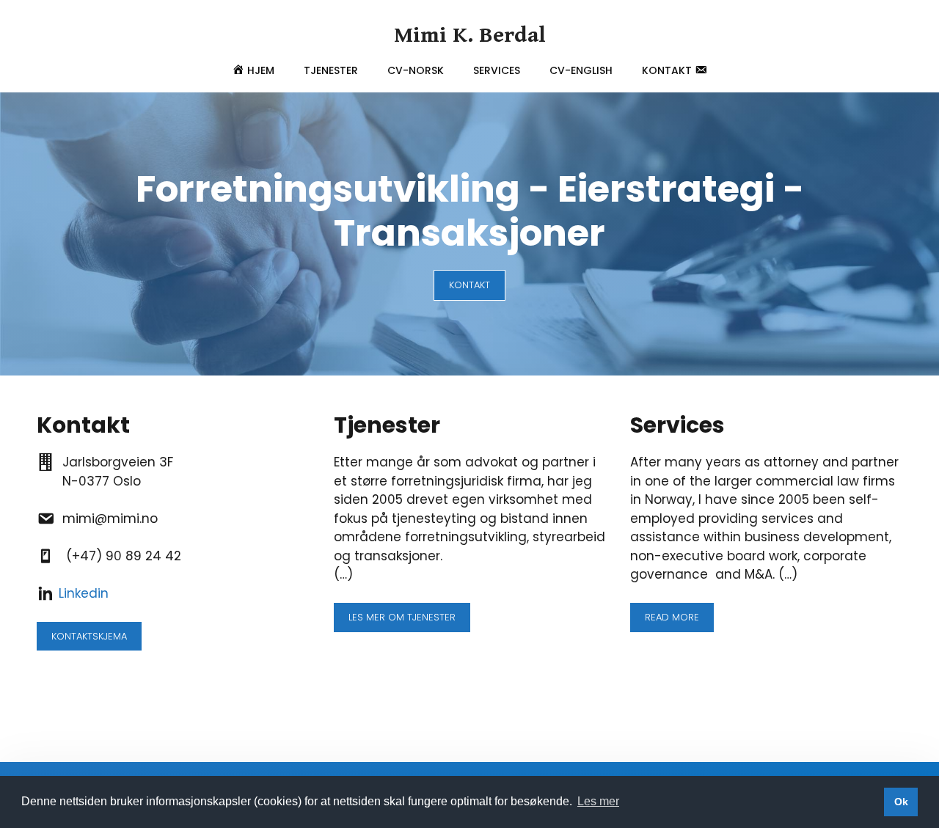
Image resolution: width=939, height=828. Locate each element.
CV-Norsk (415, 70)
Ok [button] (901, 801)
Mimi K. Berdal (470, 35)
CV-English (581, 70)
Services (496, 70)
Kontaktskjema (89, 636)
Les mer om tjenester (402, 617)
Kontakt (469, 285)
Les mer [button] (598, 801)
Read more (672, 617)
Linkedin (84, 593)
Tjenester (331, 70)
